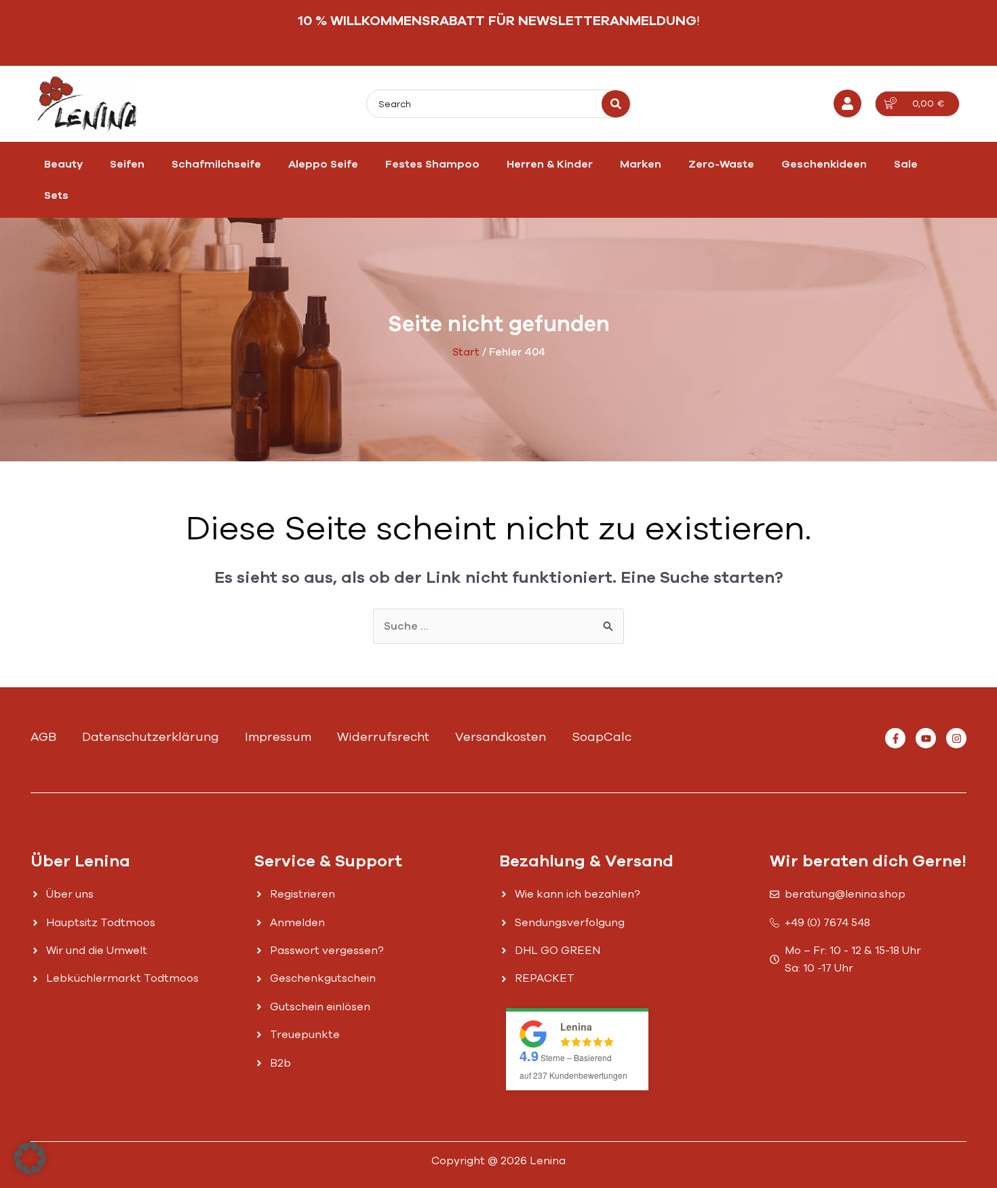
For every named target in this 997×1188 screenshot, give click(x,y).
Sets (56, 195)
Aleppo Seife (323, 164)
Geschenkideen (824, 164)
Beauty (63, 164)
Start (466, 352)
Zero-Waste (721, 164)
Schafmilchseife (216, 164)
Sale (906, 164)
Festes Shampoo (432, 164)
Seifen (127, 164)
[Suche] (616, 103)
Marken (640, 164)
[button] (30, 1158)
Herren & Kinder (550, 164)
